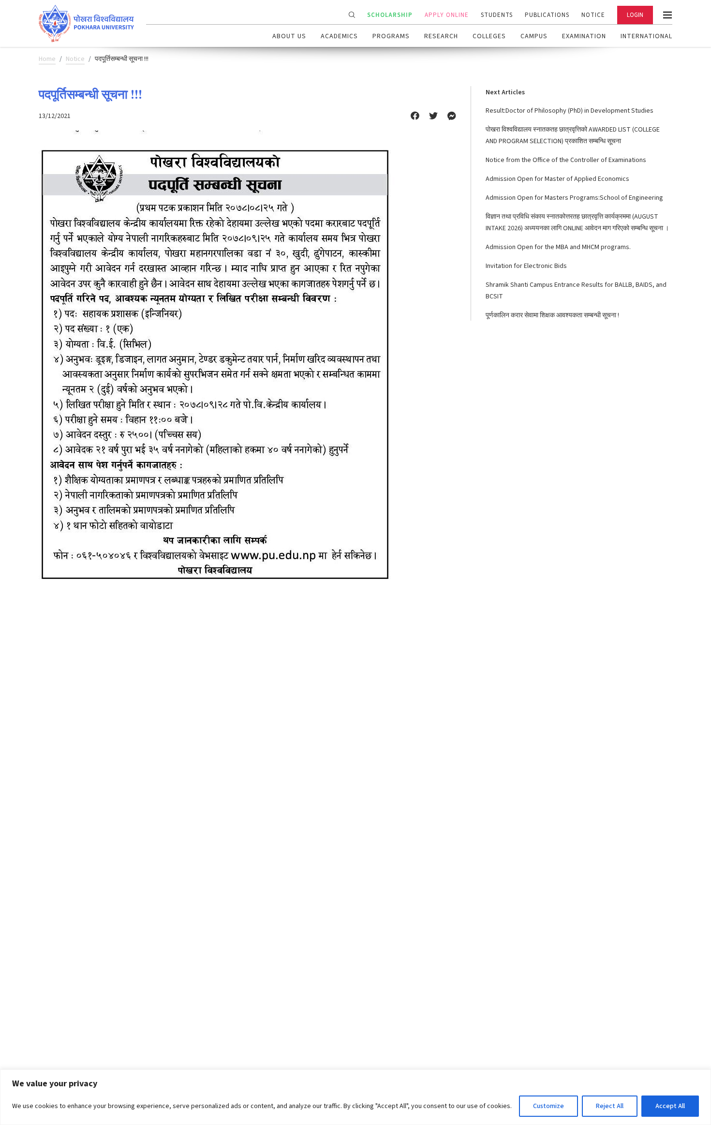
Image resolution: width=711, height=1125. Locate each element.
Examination (584, 36)
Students (497, 15)
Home (47, 59)
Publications (547, 15)
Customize (548, 1106)
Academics (339, 36)
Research (441, 36)
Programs (391, 36)
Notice (593, 15)
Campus (534, 36)
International (646, 36)
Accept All (670, 1106)
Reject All (609, 1106)
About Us (289, 36)
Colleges (489, 36)
